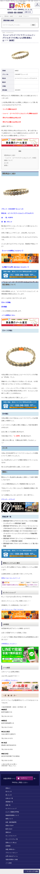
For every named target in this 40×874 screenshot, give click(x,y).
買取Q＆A (8, 832)
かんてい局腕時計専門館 (12, 812)
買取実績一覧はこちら (8, 765)
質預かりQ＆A (9, 825)
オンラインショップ (11, 808)
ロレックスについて (11, 835)
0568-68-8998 (15, 12)
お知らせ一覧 (9, 798)
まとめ (6, 163)
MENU (37, 5)
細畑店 (11, 16)
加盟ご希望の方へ (10, 849)
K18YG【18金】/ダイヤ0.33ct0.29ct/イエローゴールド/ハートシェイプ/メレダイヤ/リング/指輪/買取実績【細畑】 (20, 533)
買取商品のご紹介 (9, 155)
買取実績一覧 (9, 801)
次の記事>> (13, 764)
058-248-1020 (8, 716)
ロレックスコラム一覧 (12, 839)
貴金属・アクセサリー (24, 16)
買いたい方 (9, 795)
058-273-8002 (8, 727)
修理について (9, 818)
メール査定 (9, 863)
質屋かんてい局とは (11, 842)
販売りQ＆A (9, 829)
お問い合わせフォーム (12, 856)
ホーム (1, 16)
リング (15, 16)
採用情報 (8, 846)
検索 (33, 25)
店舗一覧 (8, 805)
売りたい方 (9, 791)
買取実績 (6, 16)
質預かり (8, 788)
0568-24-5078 (8, 738)
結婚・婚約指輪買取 (11, 822)
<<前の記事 (5, 764)
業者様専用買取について (12, 815)
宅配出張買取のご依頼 (12, 859)
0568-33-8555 (8, 760)
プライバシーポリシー (12, 852)
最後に (6, 165)
